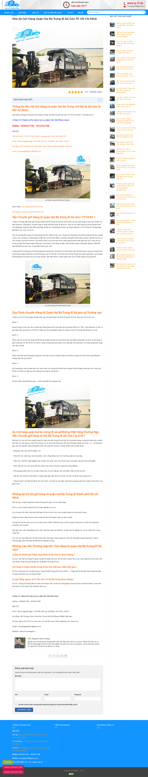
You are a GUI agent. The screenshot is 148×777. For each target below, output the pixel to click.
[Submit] (144, 12)
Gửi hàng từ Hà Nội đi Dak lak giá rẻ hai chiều (125, 143)
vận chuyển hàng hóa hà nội (125, 214)
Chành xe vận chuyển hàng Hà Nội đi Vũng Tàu (125, 249)
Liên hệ (80, 13)
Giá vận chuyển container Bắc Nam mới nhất (126, 98)
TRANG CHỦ (8, 13)
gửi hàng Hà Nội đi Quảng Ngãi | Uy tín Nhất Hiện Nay (126, 151)
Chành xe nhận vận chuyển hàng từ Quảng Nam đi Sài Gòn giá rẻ (125, 231)
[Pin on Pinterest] (61, 656)
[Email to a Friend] (58, 656)
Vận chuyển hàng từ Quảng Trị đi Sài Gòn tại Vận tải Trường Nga (125, 121)
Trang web (77, 694)
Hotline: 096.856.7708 (13, 767)
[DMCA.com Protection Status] (74, 774)
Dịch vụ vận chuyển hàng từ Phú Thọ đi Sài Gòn (125, 129)
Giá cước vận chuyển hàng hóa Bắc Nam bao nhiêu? (125, 43)
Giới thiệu (22, 13)
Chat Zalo (7, 762)
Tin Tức (70, 13)
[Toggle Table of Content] (98, 100)
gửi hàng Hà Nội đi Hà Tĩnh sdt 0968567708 (124, 136)
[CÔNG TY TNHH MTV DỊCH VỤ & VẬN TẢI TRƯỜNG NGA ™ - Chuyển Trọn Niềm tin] (14, 5)
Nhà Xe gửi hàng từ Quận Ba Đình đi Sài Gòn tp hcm (126, 222)
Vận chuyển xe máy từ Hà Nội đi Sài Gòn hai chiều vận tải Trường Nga (126, 266)
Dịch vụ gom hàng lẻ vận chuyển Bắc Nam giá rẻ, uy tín (125, 25)
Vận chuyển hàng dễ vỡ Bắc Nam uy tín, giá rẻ (125, 68)
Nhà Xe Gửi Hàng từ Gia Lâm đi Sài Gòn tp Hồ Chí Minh (126, 206)
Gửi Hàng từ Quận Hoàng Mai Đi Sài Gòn (28, 212)
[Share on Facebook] (50, 656)
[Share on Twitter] (54, 656)
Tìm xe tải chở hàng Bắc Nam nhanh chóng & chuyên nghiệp (125, 34)
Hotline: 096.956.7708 (13, 772)
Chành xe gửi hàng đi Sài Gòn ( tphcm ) (125, 159)
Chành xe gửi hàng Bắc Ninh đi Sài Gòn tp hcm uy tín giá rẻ (125, 241)
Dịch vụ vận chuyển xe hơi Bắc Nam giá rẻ (124, 52)
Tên (16, 694)
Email (47, 694)
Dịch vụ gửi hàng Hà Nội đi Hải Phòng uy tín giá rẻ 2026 (125, 167)
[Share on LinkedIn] (65, 656)
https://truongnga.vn (27, 631)
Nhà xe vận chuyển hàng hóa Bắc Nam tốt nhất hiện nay (125, 177)
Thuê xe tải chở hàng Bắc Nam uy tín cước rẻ (125, 105)
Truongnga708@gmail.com (28, 758)
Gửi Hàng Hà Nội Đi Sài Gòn (32, 207)
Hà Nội (14, 15)
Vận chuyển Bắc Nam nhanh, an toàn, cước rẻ (125, 75)
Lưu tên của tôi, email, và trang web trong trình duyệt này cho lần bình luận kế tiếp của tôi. (47, 704)
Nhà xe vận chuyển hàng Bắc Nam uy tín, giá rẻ (125, 82)
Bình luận (18, 676)
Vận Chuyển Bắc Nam (52, 13)
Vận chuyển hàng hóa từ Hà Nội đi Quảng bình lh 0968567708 (125, 257)
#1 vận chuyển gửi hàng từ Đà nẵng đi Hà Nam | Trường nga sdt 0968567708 (125, 187)
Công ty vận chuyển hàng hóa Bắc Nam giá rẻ (126, 113)
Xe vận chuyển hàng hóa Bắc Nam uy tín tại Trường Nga (125, 90)
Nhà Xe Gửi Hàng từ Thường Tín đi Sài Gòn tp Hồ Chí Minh (125, 197)
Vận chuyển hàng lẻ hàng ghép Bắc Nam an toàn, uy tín (125, 60)
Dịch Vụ (35, 13)
